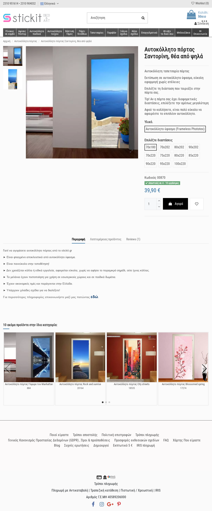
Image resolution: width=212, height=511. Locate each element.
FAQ (166, 440)
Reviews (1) (133, 239)
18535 (132, 388)
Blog (57, 445)
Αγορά (179, 204)
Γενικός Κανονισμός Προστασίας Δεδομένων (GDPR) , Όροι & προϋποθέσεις (59, 440)
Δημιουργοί (101, 445)
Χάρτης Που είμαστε (187, 440)
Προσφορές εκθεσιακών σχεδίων (136, 440)
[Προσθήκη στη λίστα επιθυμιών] (197, 204)
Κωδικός (150, 178)
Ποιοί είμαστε (59, 435)
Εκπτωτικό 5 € (122, 445)
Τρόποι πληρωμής (147, 435)
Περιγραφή (78, 239)
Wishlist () (202, 3)
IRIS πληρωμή (146, 445)
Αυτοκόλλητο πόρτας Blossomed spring (183, 384)
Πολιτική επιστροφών (116, 435)
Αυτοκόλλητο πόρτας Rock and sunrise (80, 384)
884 (29, 388)
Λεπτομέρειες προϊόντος (105, 239)
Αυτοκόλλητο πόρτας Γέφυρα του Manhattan (29, 384)
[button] (134, 32)
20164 (80, 388)
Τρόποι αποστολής (85, 435)
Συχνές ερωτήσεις (76, 445)
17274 (183, 388)
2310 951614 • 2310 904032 (19, 3)
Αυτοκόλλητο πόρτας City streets (131, 384)
